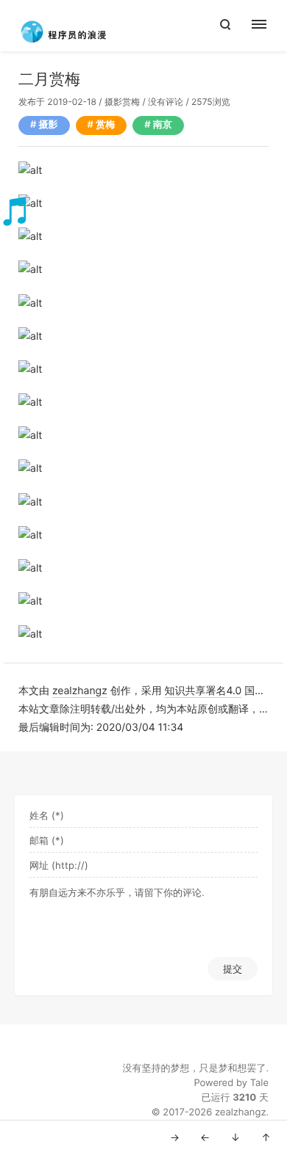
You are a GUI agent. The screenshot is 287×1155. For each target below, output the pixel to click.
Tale (259, 1083)
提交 (232, 968)
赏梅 (131, 101)
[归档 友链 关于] (267, 25)
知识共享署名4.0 (203, 691)
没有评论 (165, 101)
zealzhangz (79, 691)
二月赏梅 (49, 79)
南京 (162, 125)
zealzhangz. (242, 1112)
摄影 (113, 101)
